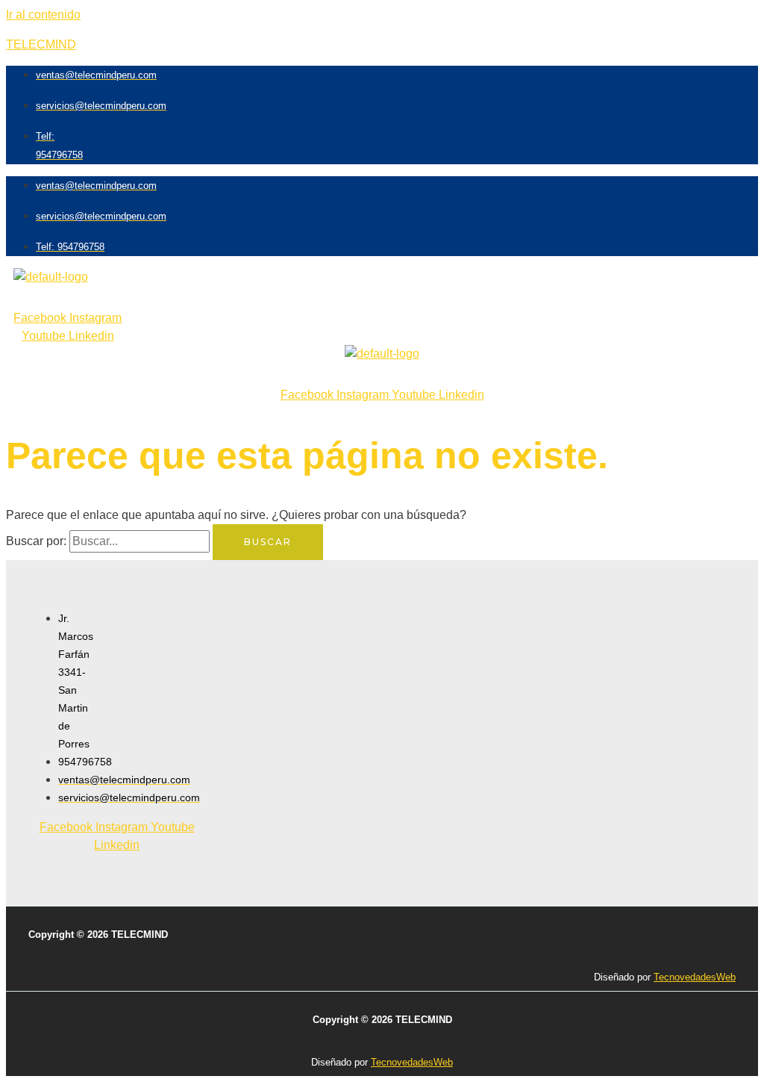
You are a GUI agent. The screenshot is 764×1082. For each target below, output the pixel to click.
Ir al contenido (43, 14)
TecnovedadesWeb (695, 977)
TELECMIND (41, 44)
